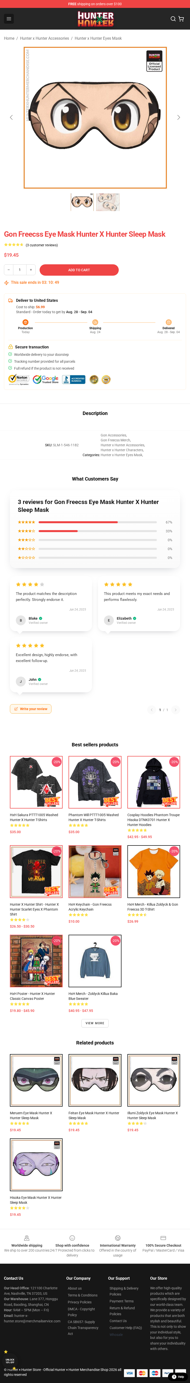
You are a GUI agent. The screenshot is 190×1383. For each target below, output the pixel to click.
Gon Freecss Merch (115, 440)
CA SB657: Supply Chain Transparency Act (83, 1328)
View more (95, 1023)
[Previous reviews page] (151, 709)
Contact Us (118, 1321)
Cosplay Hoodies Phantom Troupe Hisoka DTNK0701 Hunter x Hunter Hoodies (153, 820)
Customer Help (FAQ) (126, 1328)
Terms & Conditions (82, 1295)
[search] (173, 19)
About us (75, 1288)
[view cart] (181, 19)
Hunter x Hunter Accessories (44, 38)
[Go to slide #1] (82, 202)
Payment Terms (122, 1301)
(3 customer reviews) (42, 245)
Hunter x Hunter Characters (122, 450)
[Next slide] (178, 117)
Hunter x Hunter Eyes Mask (98, 38)
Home (9, 38)
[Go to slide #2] (108, 202)
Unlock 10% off (10, 1361)
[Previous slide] (11, 117)
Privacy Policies (80, 1302)
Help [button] (181, 1377)
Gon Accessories (113, 435)
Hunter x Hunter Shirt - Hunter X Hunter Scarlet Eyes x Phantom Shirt (34, 909)
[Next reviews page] (175, 709)
